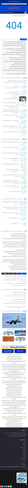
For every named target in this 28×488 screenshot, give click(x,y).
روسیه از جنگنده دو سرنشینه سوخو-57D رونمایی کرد (17, 57)
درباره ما (24, 460)
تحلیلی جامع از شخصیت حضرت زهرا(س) (18, 301)
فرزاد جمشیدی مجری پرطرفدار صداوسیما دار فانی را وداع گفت (15, 52)
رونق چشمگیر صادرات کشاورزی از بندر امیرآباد (18, 59)
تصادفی (5, 274)
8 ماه (12, 292)
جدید (22, 274)
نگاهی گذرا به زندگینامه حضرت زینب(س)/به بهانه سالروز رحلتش (14, 295)
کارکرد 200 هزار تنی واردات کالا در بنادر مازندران (11, 131)
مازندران (24, 450)
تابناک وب (20, 472)
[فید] (19, 1)
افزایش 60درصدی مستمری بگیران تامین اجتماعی (17, 66)
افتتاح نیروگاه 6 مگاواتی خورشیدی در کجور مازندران (17, 68)
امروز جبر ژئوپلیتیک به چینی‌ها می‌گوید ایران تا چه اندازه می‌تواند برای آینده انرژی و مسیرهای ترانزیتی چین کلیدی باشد (10, 111)
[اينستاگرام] (10, 1)
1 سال (12, 294)
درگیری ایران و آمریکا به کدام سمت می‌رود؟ (18, 50)
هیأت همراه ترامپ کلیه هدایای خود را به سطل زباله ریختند (16, 73)
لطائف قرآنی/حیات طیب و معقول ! (19, 292)
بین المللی (24, 139)
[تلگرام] (8, 1)
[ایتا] (15, 1)
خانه (24, 442)
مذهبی (25, 289)
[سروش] (13, 1)
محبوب (13, 274)
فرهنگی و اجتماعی (22, 447)
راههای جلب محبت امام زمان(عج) (20, 294)
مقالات (25, 199)
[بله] (17, 1)
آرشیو (23, 430)
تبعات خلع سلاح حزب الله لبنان (13, 191)
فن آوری (25, 311)
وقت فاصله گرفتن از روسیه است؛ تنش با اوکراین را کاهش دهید (15, 49)
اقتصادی (25, 78)
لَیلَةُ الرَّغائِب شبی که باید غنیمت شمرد (19, 299)
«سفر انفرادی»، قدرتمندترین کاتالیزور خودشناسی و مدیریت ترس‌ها (14, 41)
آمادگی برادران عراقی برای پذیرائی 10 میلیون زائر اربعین (16, 307)
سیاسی (24, 449)
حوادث (24, 445)
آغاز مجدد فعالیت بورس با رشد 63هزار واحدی (18, 64)
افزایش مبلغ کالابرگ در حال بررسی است (12, 87)
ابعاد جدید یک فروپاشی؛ (15, 223)
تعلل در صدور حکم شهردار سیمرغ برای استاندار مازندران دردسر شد (14, 43)
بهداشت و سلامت (22, 458)
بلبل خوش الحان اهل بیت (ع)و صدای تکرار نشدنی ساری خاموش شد (14, 303)
